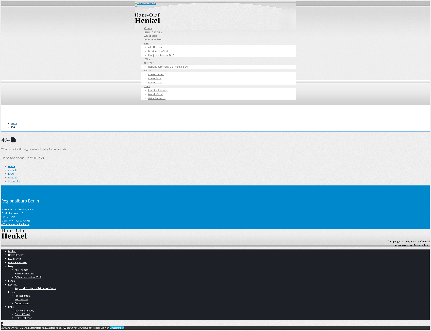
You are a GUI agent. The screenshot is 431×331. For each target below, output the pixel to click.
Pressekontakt (156, 74)
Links (147, 86)
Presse (147, 70)
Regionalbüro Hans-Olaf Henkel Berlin (168, 66)
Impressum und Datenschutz (412, 245)
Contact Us (14, 181)
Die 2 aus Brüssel (153, 39)
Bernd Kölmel (155, 94)
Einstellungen (117, 327)
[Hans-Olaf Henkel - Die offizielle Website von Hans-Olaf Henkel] (145, 3)
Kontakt (149, 62)
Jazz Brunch (151, 36)
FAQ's (11, 173)
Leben (147, 59)
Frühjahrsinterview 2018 (161, 55)
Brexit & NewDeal (158, 51)
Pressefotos (154, 78)
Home (11, 166)
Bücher (148, 28)
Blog (146, 43)
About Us (13, 170)
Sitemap (12, 177)
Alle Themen (155, 47)
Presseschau (155, 82)
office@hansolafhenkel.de (15, 224)
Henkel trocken (153, 32)
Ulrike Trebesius (156, 98)
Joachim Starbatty (158, 90)
